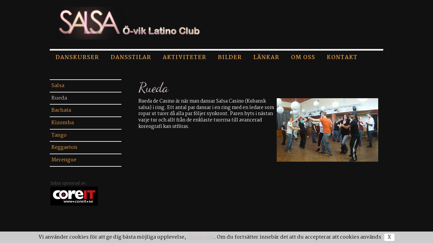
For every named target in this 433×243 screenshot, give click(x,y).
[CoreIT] (74, 196)
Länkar (266, 57)
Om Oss (303, 57)
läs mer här (200, 237)
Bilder (230, 57)
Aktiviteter (184, 57)
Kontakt (342, 57)
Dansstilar (131, 57)
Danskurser (77, 57)
